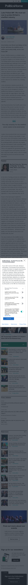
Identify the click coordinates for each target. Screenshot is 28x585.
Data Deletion (5, 324)
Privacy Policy (22, 324)
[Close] (24, 260)
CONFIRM (8, 318)
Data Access (14, 324)
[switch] (22, 292)
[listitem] (14, 289)
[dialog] (14, 292)
